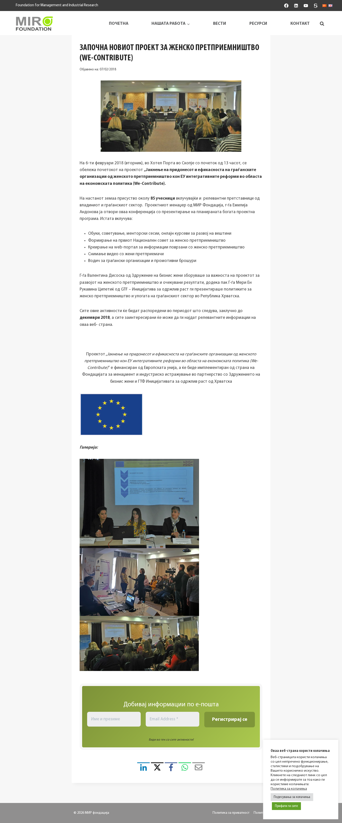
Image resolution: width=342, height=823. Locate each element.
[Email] (198, 768)
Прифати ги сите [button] (286, 806)
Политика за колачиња (289, 789)
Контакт (300, 24)
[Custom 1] (315, 5)
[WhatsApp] (185, 768)
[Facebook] (286, 5)
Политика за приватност (231, 813)
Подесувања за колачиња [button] (292, 797)
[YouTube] (305, 5)
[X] (157, 768)
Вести (219, 24)
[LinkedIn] (143, 768)
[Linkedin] (296, 5)
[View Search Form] (321, 23)
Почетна (118, 24)
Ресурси (258, 24)
